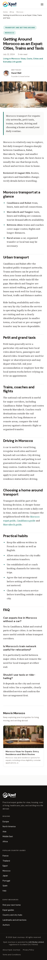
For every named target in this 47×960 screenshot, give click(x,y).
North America (9, 826)
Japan (5, 876)
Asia (4, 831)
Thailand (6, 861)
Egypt (5, 866)
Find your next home (12, 905)
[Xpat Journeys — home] (10, 4)
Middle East (8, 836)
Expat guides (8, 910)
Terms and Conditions (12, 955)
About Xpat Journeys (11, 950)
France (5, 856)
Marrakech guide (12, 524)
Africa (12, 12)
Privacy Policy (28, 950)
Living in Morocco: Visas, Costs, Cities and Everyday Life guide (23, 60)
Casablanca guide (26, 520)
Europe (6, 821)
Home (5, 12)
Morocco (19, 12)
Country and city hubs (12, 915)
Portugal (6, 881)
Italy (4, 891)
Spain (5, 886)
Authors (6, 925)
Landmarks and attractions (14, 920)
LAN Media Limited (36, 942)
